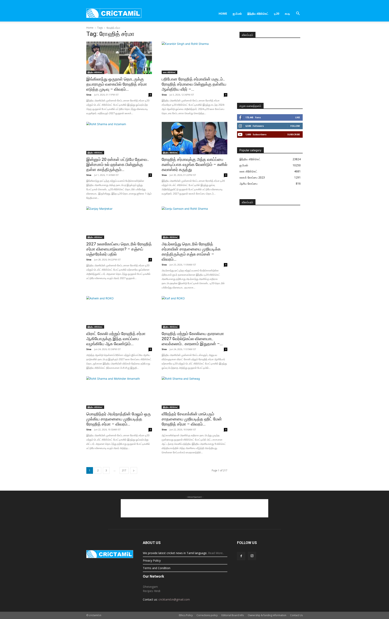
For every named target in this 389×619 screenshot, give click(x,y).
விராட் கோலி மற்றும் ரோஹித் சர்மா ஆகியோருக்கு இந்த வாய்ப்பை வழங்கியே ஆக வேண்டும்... (115, 338)
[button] (298, 14)
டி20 (276, 13)
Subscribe (293, 134)
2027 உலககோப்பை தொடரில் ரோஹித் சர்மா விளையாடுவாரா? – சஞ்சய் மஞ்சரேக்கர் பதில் (119, 249)
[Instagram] (252, 556)
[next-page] (133, 470)
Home (223, 13)
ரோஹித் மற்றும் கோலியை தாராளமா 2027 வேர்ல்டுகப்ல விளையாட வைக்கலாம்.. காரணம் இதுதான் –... (193, 338)
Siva (88, 94)
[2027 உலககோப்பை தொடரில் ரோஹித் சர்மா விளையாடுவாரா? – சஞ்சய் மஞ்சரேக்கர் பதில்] (119, 222)
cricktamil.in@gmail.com (174, 599)
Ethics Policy (186, 615)
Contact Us (296, 615)
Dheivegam (150, 587)
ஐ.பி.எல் (237, 13)
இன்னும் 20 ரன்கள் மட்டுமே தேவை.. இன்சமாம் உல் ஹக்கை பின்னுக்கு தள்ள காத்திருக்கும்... (117, 164)
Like (297, 117)
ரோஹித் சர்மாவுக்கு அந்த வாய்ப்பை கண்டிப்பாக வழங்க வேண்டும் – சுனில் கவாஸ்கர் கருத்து (194, 164)
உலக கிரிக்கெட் (169, 72)
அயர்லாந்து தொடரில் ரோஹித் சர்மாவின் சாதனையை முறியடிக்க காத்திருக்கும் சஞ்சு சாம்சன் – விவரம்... (191, 252)
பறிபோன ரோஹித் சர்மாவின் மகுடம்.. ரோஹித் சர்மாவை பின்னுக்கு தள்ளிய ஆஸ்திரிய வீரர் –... (194, 84)
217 (124, 470)
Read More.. (216, 553)
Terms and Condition (156, 568)
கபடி (287, 13)
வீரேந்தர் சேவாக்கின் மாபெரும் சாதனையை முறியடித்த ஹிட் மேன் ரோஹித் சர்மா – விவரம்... (192, 419)
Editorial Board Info (232, 615)
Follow (295, 125)
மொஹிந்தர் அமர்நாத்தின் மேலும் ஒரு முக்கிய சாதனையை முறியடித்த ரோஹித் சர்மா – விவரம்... (118, 419)
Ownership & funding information (267, 615)
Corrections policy (207, 615)
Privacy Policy (152, 560)
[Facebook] (241, 556)
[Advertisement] (269, 68)
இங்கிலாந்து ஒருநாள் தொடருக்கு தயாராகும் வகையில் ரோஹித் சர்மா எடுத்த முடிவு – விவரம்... (116, 84)
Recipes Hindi (151, 591)
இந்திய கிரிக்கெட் (257, 13)
